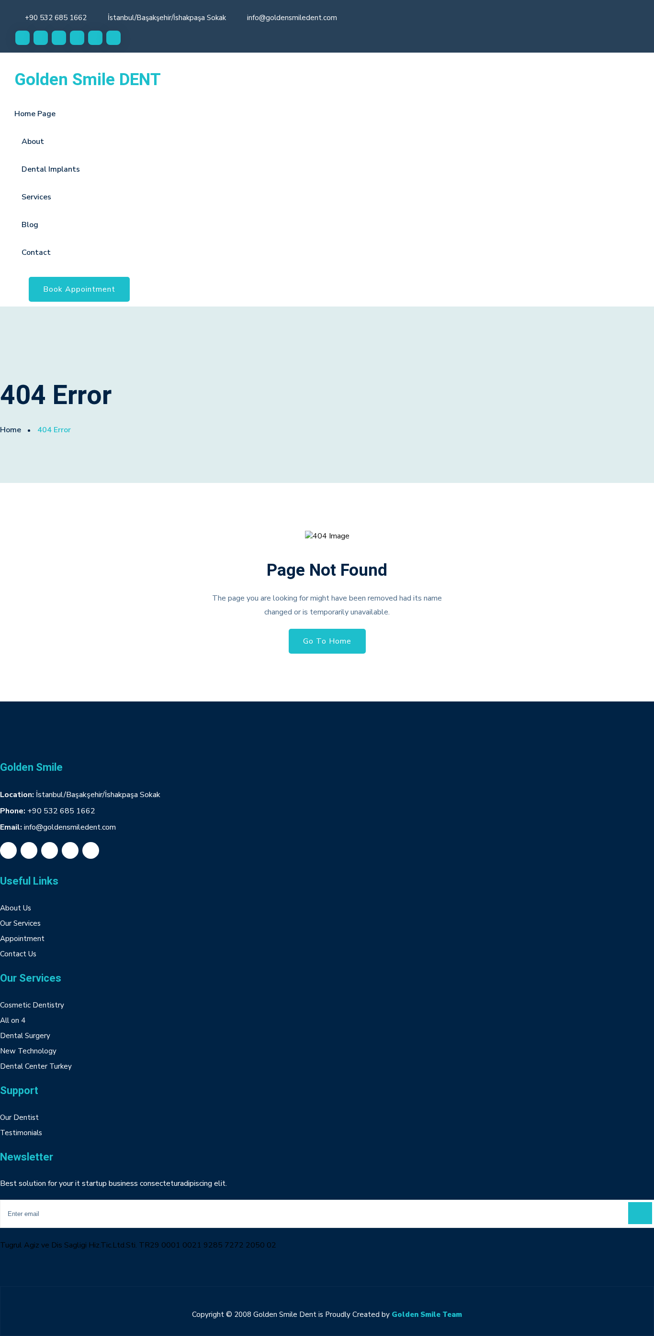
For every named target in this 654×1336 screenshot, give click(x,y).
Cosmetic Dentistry (32, 1005)
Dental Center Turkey (36, 1066)
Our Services (20, 923)
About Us (15, 908)
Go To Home (327, 641)
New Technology (28, 1051)
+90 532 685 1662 (56, 17)
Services (36, 197)
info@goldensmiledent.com (292, 17)
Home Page (35, 114)
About (33, 141)
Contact (36, 252)
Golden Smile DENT (87, 79)
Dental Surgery (25, 1035)
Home (10, 430)
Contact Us (18, 954)
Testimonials (21, 1133)
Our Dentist (19, 1117)
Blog (30, 224)
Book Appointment (79, 289)
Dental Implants (51, 169)
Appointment (22, 938)
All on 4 (12, 1020)
